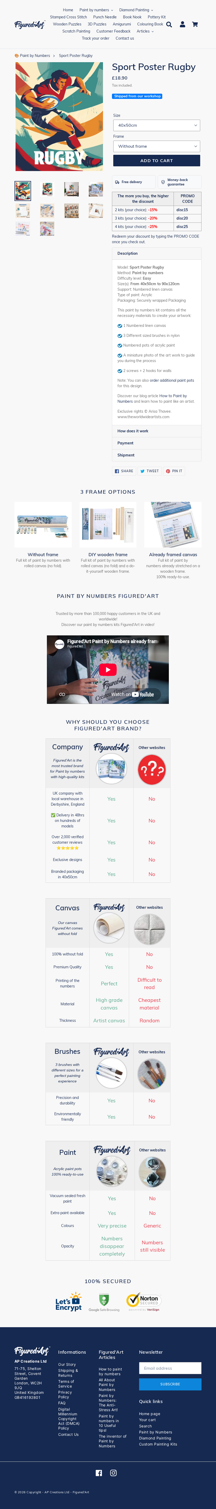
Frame (118, 136)
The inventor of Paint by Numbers (113, 1441)
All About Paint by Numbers (107, 1384)
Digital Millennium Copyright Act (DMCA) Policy (69, 1419)
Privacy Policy (65, 1394)
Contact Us (68, 1434)
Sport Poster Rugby (75, 55)
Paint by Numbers (155, 1432)
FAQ (62, 1403)
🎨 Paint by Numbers (32, 55)
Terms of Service (66, 1383)
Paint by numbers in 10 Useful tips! (109, 1423)
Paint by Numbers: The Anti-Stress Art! (108, 1402)
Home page (149, 1413)
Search (145, 1426)
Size (116, 115)
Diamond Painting (155, 1438)
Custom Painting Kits (158, 1444)
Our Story (67, 1364)
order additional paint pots (172, 380)
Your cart (147, 1419)
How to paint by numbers (110, 1371)
